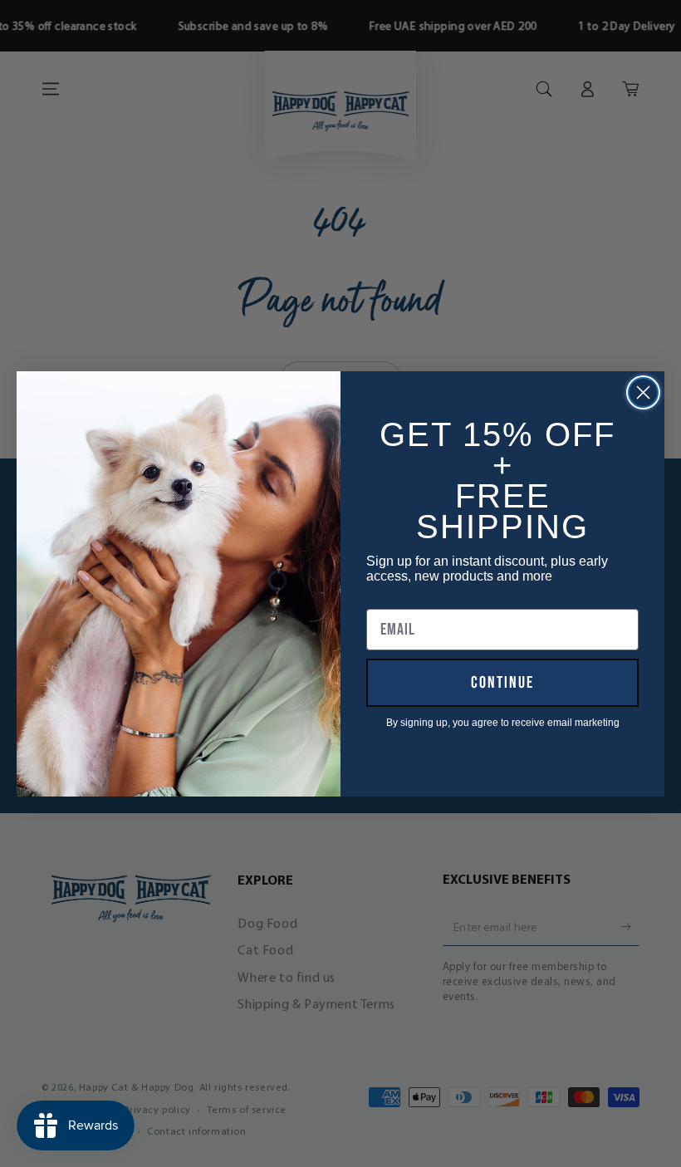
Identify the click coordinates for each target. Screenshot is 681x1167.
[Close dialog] (643, 392)
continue (502, 683)
